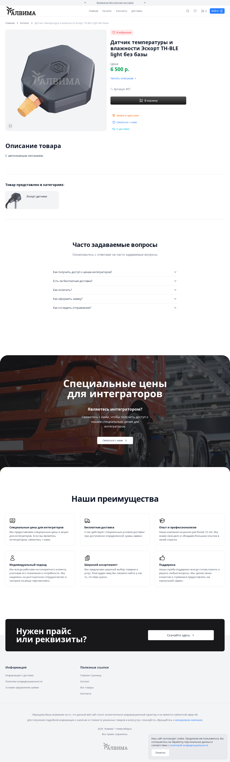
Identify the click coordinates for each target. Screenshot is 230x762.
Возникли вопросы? (115, 2)
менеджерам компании (188, 720)
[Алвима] (20, 10)
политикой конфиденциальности (189, 745)
